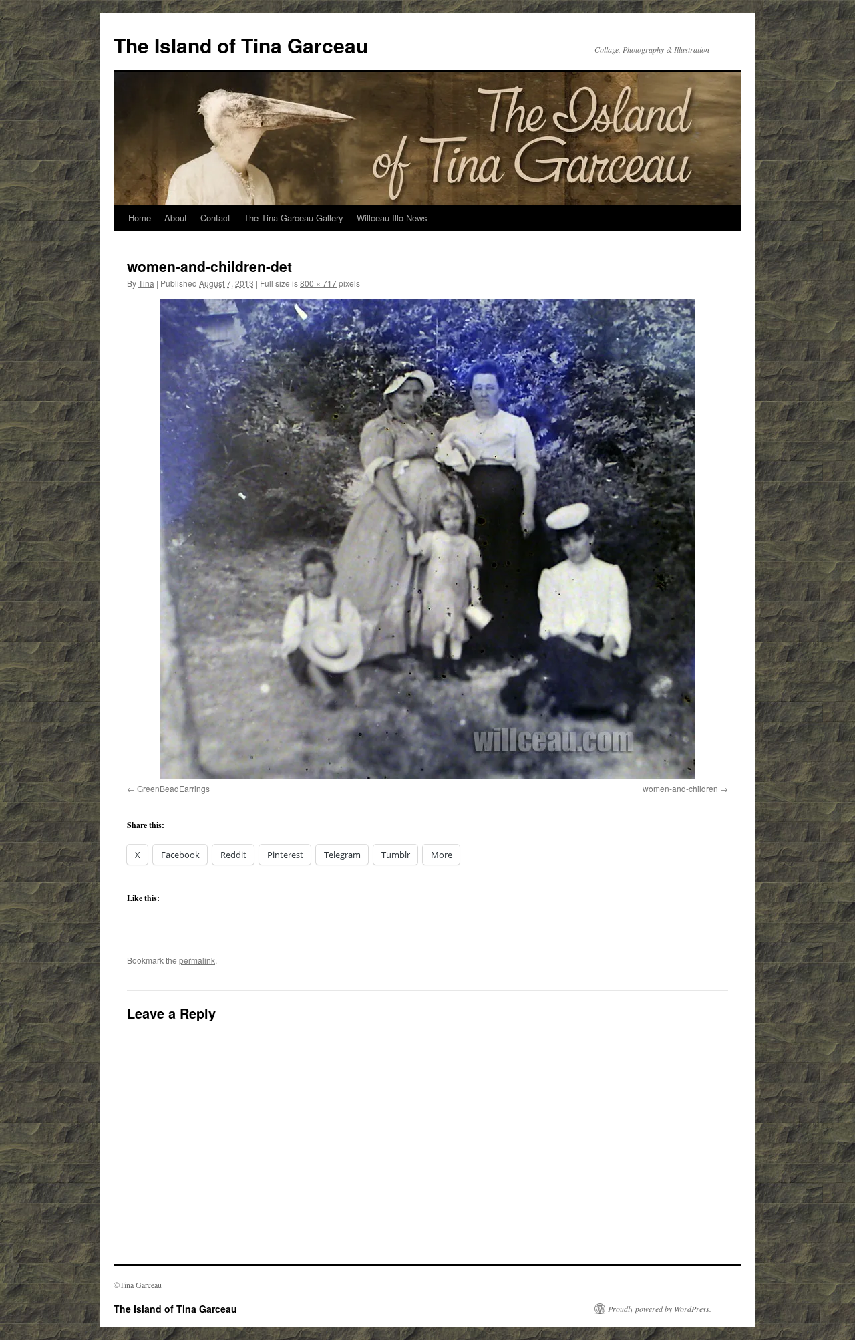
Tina (146, 283)
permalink (197, 960)
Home (139, 217)
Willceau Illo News (392, 217)
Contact (215, 217)
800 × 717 (318, 283)
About (175, 217)
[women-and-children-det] (427, 539)
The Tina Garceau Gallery (293, 217)
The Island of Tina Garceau (241, 45)
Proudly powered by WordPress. (659, 1308)
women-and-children (680, 788)
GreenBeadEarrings (173, 788)
